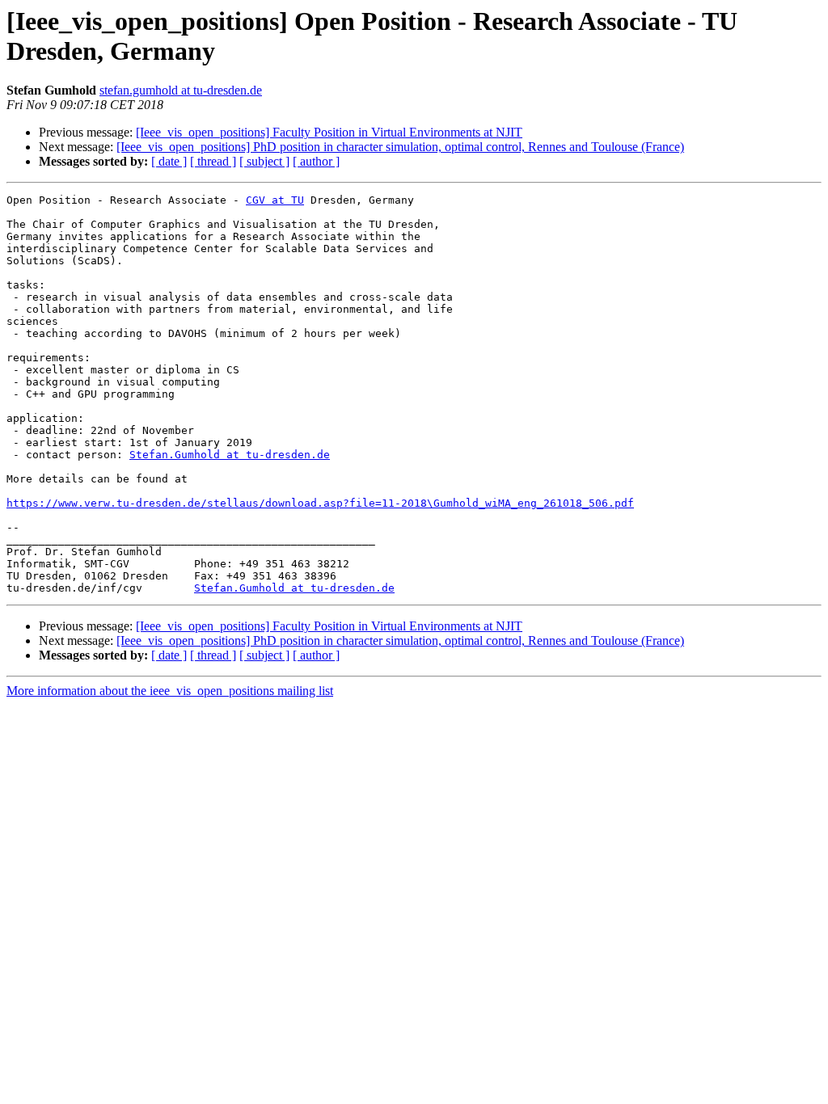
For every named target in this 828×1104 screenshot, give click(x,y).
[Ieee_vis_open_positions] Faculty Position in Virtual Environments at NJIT (329, 132)
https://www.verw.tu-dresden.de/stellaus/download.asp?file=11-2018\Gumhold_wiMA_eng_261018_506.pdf (320, 503)
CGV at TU (275, 200)
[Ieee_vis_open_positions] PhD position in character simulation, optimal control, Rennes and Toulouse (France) (400, 147)
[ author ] (316, 161)
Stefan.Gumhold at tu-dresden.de (229, 455)
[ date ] (169, 161)
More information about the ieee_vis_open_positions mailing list (169, 690)
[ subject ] (264, 161)
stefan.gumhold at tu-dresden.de (180, 90)
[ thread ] (213, 161)
